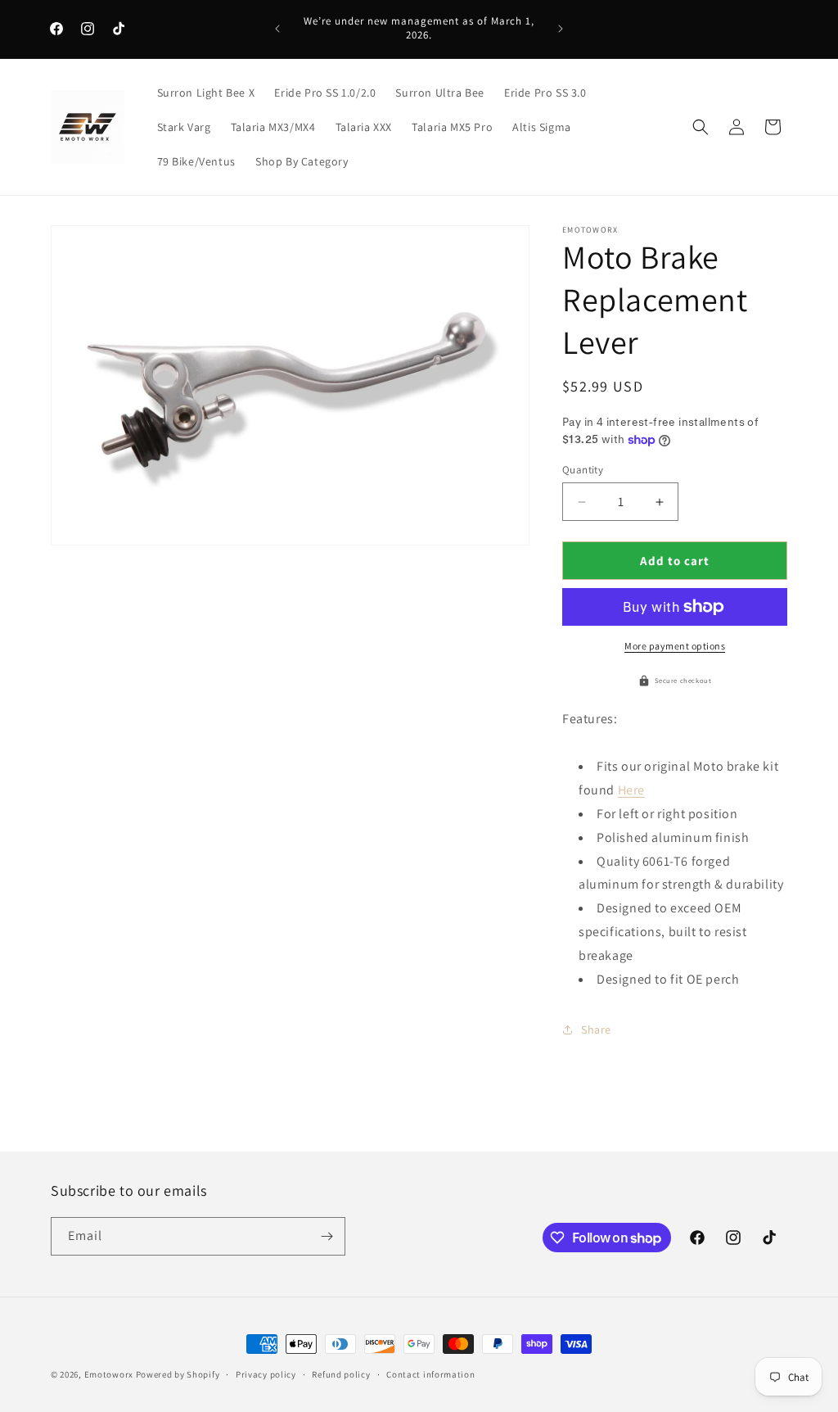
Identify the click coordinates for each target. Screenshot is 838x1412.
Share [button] (596, 1029)
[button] (701, 127)
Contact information (430, 1374)
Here (631, 790)
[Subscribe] (327, 1236)
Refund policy (341, 1374)
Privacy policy (266, 1374)
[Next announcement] (561, 28)
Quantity (582, 470)
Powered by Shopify (178, 1374)
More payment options (674, 646)
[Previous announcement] (277, 28)
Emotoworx (108, 1374)
